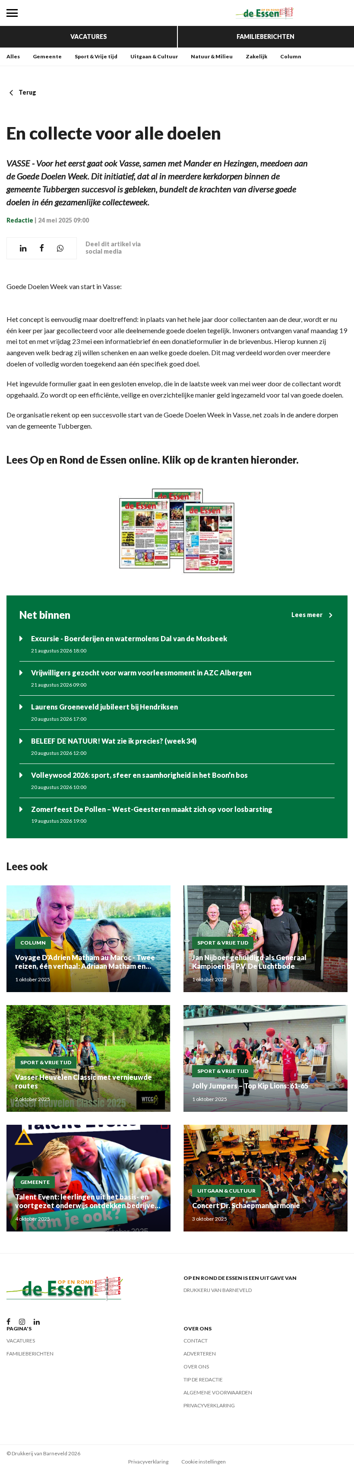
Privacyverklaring (209, 1405)
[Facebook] (8, 1322)
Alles (13, 56)
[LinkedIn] (37, 1322)
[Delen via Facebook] (42, 248)
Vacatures (88, 36)
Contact (195, 1340)
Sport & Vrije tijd (96, 56)
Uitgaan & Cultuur (154, 56)
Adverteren (199, 1353)
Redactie (19, 220)
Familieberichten (265, 36)
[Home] (265, 12)
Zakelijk (256, 56)
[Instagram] (22, 1322)
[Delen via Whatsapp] (60, 248)
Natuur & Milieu (212, 56)
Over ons (196, 1366)
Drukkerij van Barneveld (217, 1290)
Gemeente (47, 56)
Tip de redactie (203, 1379)
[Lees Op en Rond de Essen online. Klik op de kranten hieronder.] (177, 530)
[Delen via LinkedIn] (23, 248)
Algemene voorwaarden (217, 1392)
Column (290, 56)
